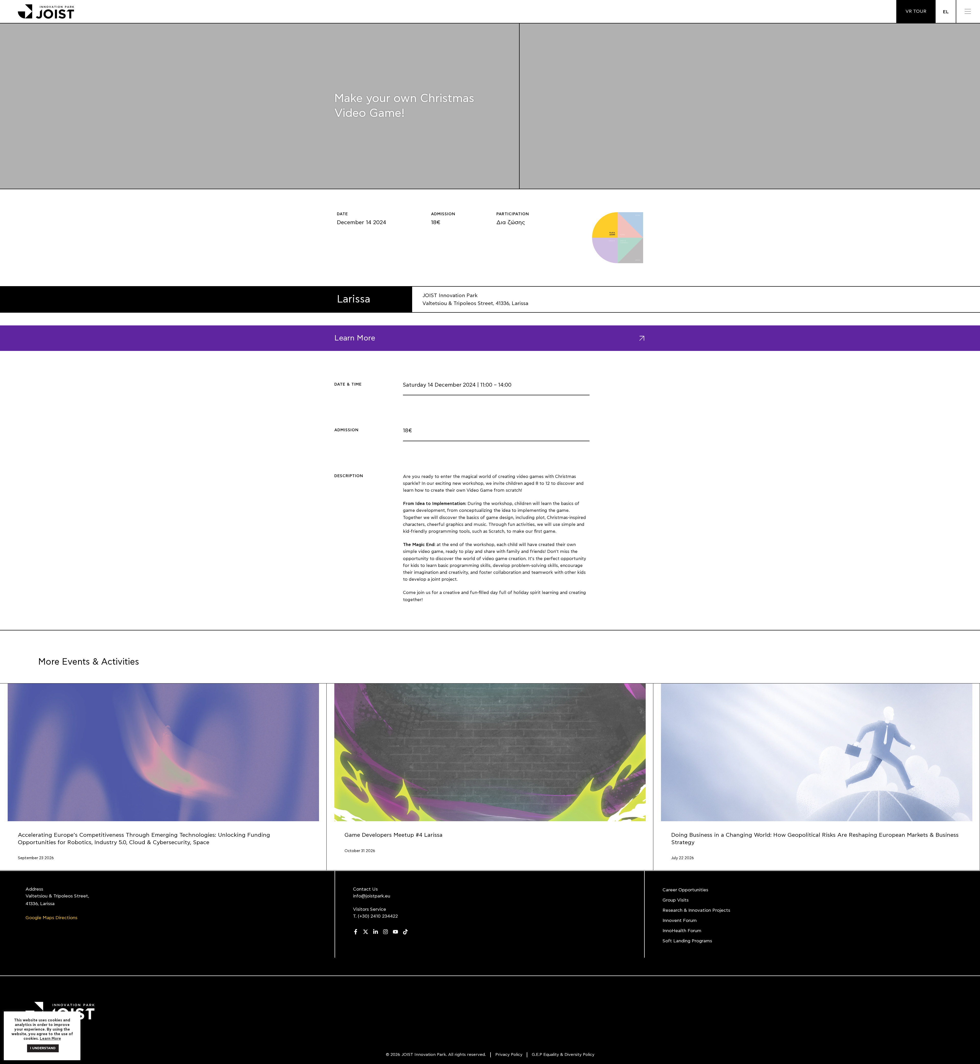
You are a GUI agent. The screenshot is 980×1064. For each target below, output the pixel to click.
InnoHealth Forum (682, 931)
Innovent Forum (680, 920)
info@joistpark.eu (371, 896)
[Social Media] (355, 931)
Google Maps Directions (51, 918)
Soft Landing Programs (687, 941)
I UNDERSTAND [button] (43, 1048)
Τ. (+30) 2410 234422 (375, 916)
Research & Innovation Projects (696, 910)
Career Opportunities (685, 890)
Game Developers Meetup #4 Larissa (394, 835)
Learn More (50, 1039)
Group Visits (676, 900)
